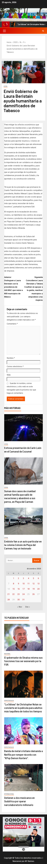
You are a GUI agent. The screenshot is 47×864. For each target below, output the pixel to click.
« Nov (19, 607)
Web (9, 375)
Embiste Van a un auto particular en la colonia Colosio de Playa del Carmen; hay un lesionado (23, 545)
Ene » (27, 607)
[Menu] (4, 31)
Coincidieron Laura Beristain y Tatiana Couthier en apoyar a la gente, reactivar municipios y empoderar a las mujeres (33, 288)
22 (13, 594)
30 (18, 599)
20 (38, 589)
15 (13, 589)
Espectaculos (9, 700)
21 (8, 594)
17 (23, 589)
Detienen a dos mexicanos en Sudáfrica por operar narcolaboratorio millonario (19, 801)
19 (33, 589)
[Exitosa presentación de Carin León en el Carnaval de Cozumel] (23, 427)
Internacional (9, 794)
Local (5, 86)
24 (23, 594)
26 (33, 594)
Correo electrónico (15, 366)
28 (8, 599)
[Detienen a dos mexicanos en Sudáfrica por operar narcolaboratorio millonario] (23, 777)
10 (23, 583)
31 (23, 599)
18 (28, 589)
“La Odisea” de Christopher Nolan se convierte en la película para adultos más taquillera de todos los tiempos (23, 708)
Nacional (7, 654)
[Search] (43, 30)
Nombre (11, 358)
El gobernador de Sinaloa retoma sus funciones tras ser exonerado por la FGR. (23, 661)
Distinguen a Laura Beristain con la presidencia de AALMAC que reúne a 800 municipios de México (13, 287)
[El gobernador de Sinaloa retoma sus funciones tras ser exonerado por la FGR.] (23, 637)
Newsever (17, 861)
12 (33, 583)
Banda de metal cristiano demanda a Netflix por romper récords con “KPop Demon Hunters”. (23, 754)
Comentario (12, 324)
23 (18, 594)
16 (18, 589)
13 (38, 583)
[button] (4, 31)
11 (28, 583)
